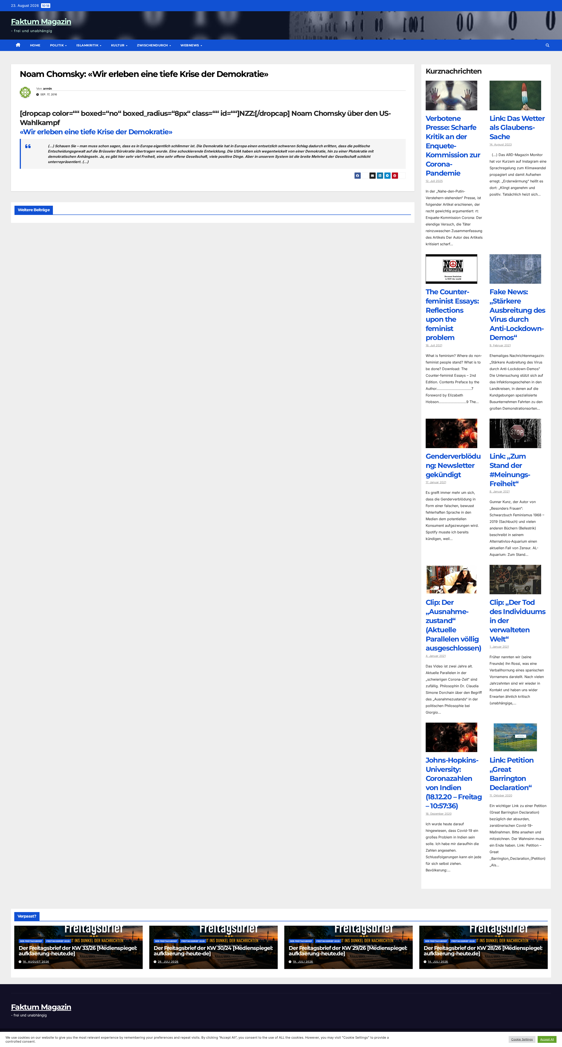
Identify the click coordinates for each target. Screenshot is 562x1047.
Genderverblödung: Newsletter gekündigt (453, 465)
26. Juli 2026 (168, 961)
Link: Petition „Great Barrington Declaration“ (512, 774)
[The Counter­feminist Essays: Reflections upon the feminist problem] (451, 280)
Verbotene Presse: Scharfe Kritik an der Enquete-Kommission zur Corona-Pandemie (453, 146)
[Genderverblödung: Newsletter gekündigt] (451, 445)
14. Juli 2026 (438, 961)
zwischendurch (153, 45)
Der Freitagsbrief (31, 941)
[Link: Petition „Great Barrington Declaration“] (515, 749)
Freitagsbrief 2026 (58, 941)
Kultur (118, 45)
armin (47, 89)
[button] (547, 45)
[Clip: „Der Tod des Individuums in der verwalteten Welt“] (515, 591)
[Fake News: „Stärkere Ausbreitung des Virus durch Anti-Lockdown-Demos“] (515, 280)
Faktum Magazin (41, 21)
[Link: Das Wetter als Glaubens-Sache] (515, 107)
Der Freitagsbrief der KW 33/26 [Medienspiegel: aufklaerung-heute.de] (78, 951)
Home (35, 45)
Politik (57, 45)
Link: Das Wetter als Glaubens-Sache (517, 127)
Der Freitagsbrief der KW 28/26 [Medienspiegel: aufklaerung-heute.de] (483, 951)
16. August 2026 (36, 961)
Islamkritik (87, 45)
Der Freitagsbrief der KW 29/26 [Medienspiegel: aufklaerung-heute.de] (348, 951)
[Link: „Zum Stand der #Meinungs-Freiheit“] (515, 445)
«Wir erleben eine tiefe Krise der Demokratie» (96, 131)
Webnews (190, 45)
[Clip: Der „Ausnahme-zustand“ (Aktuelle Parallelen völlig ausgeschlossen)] (451, 591)
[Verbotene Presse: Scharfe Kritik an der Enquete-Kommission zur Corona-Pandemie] (451, 107)
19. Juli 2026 (303, 961)
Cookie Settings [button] (522, 1039)
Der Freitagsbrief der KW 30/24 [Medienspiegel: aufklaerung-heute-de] (213, 951)
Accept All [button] (547, 1039)
